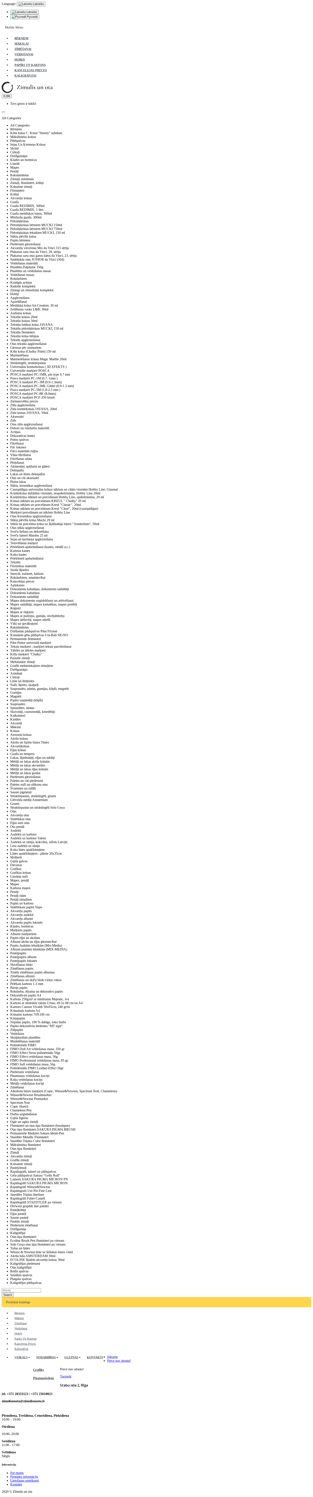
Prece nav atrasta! (119, 1360)
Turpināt (65, 1376)
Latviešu (31, 12)
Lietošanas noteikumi (24, 1480)
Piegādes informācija (24, 1476)
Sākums (112, 1357)
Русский (31, 16)
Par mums (17, 1473)
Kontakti (16, 1484)
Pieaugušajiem (43, 1378)
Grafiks (38, 1370)
